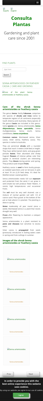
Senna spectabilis (25, 128)
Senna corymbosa (20, 133)
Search (6, 74)
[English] (13, 9)
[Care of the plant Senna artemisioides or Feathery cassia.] (17, 97)
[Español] (6, 9)
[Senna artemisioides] (16, 259)
